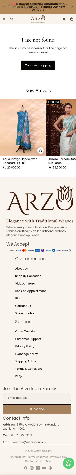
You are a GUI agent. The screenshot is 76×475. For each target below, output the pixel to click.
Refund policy (17, 457)
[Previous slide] (4, 7)
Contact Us (23, 306)
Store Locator (24, 313)
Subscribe (37, 409)
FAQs (18, 376)
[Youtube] (44, 468)
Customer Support (28, 339)
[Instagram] (32, 468)
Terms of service (38, 457)
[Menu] (4, 19)
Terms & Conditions (28, 369)
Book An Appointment (30, 291)
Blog (18, 298)
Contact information (38, 461)
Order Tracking (25, 331)
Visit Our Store (25, 284)
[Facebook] (26, 468)
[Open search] (12, 19)
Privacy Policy (24, 346)
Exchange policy (26, 354)
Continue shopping (38, 65)
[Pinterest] (50, 468)
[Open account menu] (64, 19)
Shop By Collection (28, 276)
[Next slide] (72, 7)
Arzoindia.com (43, 451)
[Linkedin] (38, 468)
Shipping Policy (25, 361)
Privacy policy (58, 457)
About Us (21, 269)
